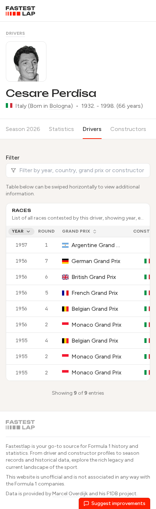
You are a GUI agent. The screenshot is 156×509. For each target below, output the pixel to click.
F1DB (112, 494)
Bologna (60, 105)
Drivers (15, 33)
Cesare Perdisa (51, 93)
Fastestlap (18, 446)
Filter (13, 157)
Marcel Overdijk (70, 494)
